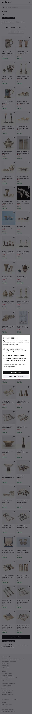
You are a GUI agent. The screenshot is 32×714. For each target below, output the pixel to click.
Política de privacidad (9, 366)
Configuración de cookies (16, 376)
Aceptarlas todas (16, 372)
